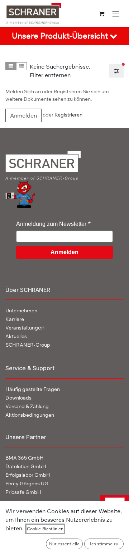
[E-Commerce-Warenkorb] (101, 13)
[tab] (64, 36)
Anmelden (23, 115)
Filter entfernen (50, 75)
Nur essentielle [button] (64, 543)
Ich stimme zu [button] (104, 543)
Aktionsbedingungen (29, 415)
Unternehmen (21, 310)
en (24, 327)
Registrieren (68, 115)
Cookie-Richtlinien (45, 528)
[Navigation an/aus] (116, 13)
